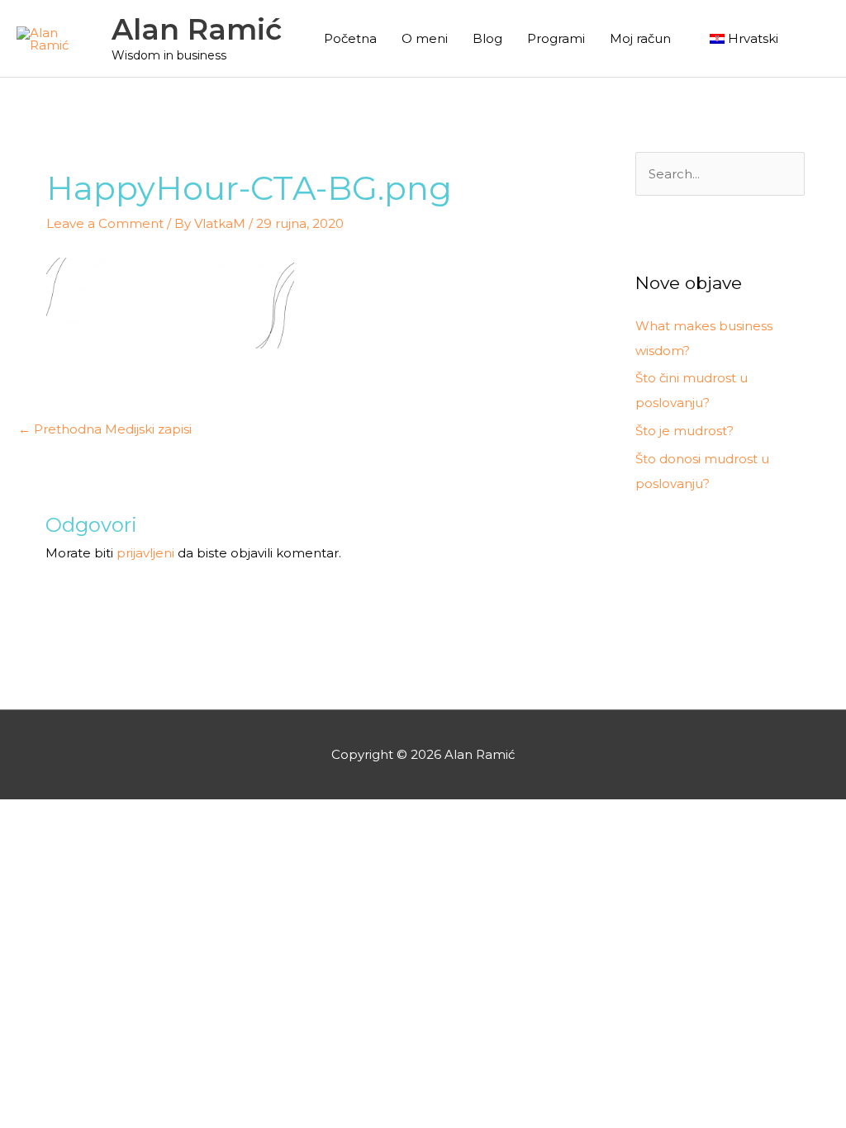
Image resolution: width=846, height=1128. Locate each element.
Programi (556, 38)
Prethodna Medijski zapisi (105, 429)
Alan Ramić (197, 29)
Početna (350, 38)
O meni (425, 38)
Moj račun (640, 38)
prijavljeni (145, 553)
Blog (487, 38)
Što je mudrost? (684, 430)
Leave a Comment (105, 223)
